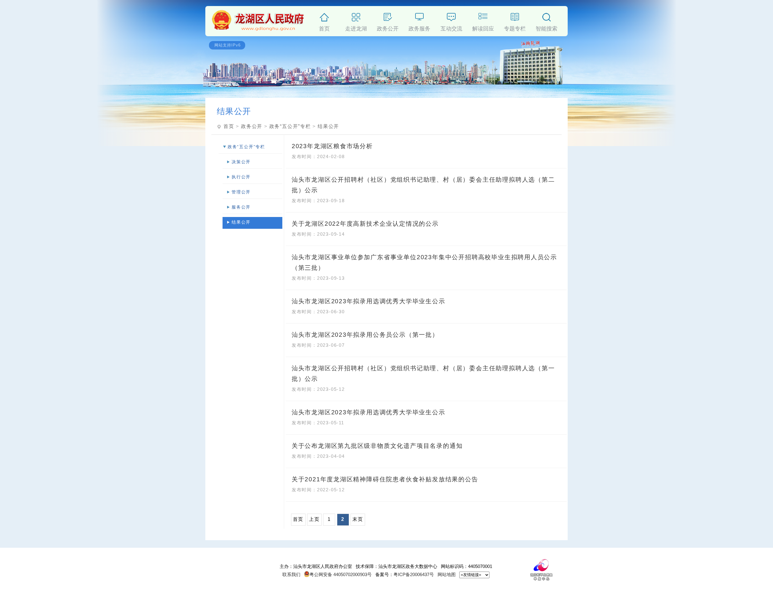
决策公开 (241, 161)
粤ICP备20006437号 (413, 574)
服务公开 (241, 207)
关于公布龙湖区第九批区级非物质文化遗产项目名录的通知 (377, 445)
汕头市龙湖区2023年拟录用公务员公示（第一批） (365, 334)
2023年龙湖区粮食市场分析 (332, 146)
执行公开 (241, 176)
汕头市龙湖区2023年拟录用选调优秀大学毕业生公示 (368, 301)
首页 (324, 28)
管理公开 (241, 192)
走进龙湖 (356, 28)
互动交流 (451, 28)
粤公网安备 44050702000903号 (341, 574)
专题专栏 (515, 28)
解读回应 (483, 28)
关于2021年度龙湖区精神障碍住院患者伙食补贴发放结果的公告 (385, 479)
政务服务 (419, 28)
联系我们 (291, 574)
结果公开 (328, 126)
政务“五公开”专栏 (290, 126)
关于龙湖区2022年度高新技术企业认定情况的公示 (365, 223)
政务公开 (388, 28)
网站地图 (447, 574)
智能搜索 (546, 28)
